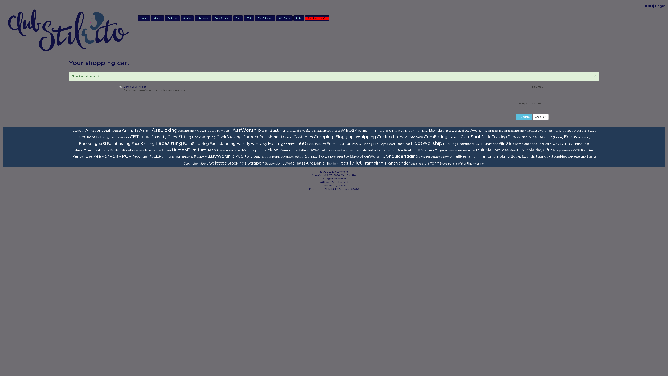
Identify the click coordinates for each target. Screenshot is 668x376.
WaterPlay (465, 163)
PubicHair (157, 156)
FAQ (248, 18)
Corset (288, 137)
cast (126, 137)
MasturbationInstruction (379, 150)
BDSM (351, 130)
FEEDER (289, 144)
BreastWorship (539, 130)
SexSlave (351, 156)
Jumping (255, 150)
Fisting (367, 144)
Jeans (212, 150)
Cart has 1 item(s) (317, 18)
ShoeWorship (372, 156)
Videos (157, 18)
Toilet (355, 163)
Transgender (397, 163)
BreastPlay (495, 131)
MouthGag (469, 151)
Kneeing (286, 150)
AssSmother (187, 131)
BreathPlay (559, 131)
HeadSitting (112, 150)
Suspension (273, 163)
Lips (351, 151)
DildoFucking (494, 137)
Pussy (199, 156)
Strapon (255, 163)
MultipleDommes (492, 150)
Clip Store (284, 18)
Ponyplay (111, 156)
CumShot (470, 137)
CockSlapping (204, 137)
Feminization (339, 144)
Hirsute (127, 150)
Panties (587, 150)
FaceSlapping (196, 144)
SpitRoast (574, 157)
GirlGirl (505, 144)
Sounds (528, 156)
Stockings (236, 163)
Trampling (373, 163)
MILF (416, 150)
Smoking (501, 156)
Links (298, 18)
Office (549, 150)
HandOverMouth (88, 150)
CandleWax (116, 137)
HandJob (581, 144)
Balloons (291, 131)
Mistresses (202, 18)
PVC (239, 156)
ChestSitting (179, 137)
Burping (591, 131)
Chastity (158, 137)
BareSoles (306, 130)
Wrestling (478, 164)
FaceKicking (143, 144)
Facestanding (223, 144)
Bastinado (325, 130)
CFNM (145, 137)
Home (144, 18)
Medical (404, 150)
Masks (358, 151)
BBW (340, 130)
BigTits (391, 130)
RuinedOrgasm (283, 156)
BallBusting (273, 130)
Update (525, 117)
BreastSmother (515, 131)
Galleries (172, 18)
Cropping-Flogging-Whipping (345, 137)
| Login (659, 6)
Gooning (555, 144)
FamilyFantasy (251, 144)
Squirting (191, 163)
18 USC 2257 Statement (334, 172)
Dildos (514, 137)
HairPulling (566, 144)
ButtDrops (87, 137)
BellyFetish (378, 131)
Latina (325, 150)
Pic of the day (265, 18)
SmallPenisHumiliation (470, 156)
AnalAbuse (111, 130)
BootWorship (474, 130)
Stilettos (218, 163)
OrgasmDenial (564, 151)
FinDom (357, 144)
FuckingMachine (457, 144)
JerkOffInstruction (229, 151)
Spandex (543, 156)
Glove (517, 144)
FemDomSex (316, 144)
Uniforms (433, 163)
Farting (275, 144)
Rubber (266, 156)
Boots (455, 130)
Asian (145, 130)
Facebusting (119, 144)
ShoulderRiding (402, 156)
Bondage (438, 130)
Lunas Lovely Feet (135, 87)
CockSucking (229, 137)
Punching (173, 156)
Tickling (332, 163)
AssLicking (164, 130)
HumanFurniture (189, 150)
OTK (576, 150)
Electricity (584, 137)
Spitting (588, 156)
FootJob (403, 144)
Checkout (540, 117)
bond (425, 131)
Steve (204, 163)
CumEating (435, 137)
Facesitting (169, 143)
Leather (336, 151)
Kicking (271, 150)
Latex (313, 150)
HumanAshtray (158, 150)
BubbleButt (576, 130)
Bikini (401, 131)
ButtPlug (102, 137)
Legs (344, 150)
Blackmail (413, 130)
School (299, 156)
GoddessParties (535, 144)
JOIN (648, 6)
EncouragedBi (92, 144)
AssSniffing (203, 131)
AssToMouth (221, 130)
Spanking (559, 156)
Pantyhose (82, 156)
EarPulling (546, 137)
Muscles (515, 150)
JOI (244, 150)
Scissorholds (317, 156)
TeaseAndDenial (310, 163)
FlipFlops (380, 144)
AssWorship (246, 130)
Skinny (445, 157)
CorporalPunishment (262, 137)
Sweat (288, 163)
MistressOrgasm (434, 150)
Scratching (336, 157)
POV (127, 156)
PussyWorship (219, 156)
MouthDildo (455, 151)
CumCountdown (409, 137)
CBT (134, 137)
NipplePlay (532, 150)
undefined (417, 164)
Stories (187, 18)
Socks (516, 156)
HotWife (139, 151)
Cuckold (385, 137)
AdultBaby (78, 131)
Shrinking (424, 157)
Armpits (130, 130)
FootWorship (426, 143)
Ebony (571, 137)
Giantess (490, 144)
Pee (97, 156)
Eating (559, 137)
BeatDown (364, 131)
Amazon (93, 130)
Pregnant (141, 156)
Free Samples (222, 18)
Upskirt (446, 164)
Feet (301, 143)
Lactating (301, 150)
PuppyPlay (187, 157)
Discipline (528, 137)
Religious (252, 156)
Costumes (303, 137)
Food (391, 144)
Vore (454, 164)
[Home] (69, 30)
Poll (238, 18)
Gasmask (477, 144)
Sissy (435, 156)
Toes (343, 163)
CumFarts (454, 137)
